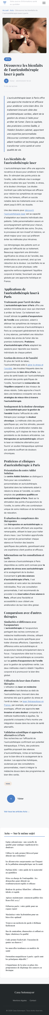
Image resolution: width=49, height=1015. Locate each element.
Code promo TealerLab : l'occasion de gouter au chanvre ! (22, 941)
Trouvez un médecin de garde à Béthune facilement (23, 924)
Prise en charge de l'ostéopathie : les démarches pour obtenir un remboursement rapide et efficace (21, 881)
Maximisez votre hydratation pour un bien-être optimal (22, 915)
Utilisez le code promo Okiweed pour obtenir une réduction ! (22, 854)
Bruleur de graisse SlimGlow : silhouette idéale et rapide (23, 890)
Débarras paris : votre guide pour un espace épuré (22, 907)
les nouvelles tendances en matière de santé (22, 949)
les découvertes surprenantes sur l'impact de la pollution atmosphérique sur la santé (24, 862)
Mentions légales (20, 1000)
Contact (33, 1000)
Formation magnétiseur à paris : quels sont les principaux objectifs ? (24, 957)
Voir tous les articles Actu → (17, 811)
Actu (12, 10)
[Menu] (43, 3)
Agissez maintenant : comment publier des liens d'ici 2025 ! (24, 899)
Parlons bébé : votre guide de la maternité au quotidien (24, 871)
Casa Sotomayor (24, 992)
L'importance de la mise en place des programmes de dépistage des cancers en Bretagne (24, 968)
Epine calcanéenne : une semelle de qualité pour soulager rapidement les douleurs (22, 845)
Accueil (5, 10)
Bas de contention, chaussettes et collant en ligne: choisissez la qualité (24, 932)
